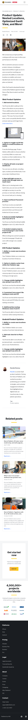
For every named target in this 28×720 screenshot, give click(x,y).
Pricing (4, 640)
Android (4, 635)
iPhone (4, 629)
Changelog (5, 687)
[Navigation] (24, 2)
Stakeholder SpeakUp (8, 667)
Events (4, 681)
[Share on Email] (10, 35)
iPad (3, 632)
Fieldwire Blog (7, 11)
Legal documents (6, 661)
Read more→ (7, 456)
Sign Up (14, 568)
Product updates (19, 11)
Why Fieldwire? (6, 690)
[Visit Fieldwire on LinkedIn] (24, 716)
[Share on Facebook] (7, 35)
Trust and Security (7, 664)
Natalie (12, 372)
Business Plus (5, 646)
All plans (4, 643)
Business (4, 649)
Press (3, 684)
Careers (4, 678)
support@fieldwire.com (8, 704)
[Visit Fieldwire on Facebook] (20, 716)
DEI (3, 693)
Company (4, 675)
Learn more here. (7, 123)
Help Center (5, 702)
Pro (3, 652)
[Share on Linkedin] (3, 35)
